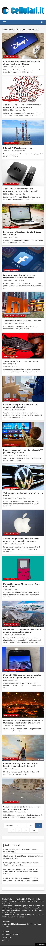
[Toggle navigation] (4, 22)
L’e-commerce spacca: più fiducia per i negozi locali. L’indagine (20, 405)
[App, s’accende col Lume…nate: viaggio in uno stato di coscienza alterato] (23, 89)
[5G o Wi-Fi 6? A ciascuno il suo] (23, 132)
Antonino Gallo (20, 67)
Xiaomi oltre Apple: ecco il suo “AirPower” (22, 320)
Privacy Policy (7, 937)
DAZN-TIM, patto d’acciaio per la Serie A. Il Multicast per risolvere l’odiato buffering (23, 721)
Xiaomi (22, 315)
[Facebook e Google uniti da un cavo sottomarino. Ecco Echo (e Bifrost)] (23, 259)
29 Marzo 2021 (8, 635)
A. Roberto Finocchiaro (22, 455)
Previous (9, 826)
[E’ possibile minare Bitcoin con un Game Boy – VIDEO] (23, 568)
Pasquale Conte (20, 812)
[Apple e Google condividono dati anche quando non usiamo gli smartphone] (23, 523)
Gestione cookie (40, 944)
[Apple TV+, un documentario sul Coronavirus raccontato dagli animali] (23, 173)
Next (34, 830)
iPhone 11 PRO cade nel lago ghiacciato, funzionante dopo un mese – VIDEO (22, 676)
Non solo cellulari (11, 56)
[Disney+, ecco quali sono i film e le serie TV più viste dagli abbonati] (23, 434)
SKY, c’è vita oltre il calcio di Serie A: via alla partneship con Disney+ (21, 62)
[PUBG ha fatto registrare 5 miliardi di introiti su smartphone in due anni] (23, 748)
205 (11, 830)
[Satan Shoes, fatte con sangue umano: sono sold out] (23, 346)
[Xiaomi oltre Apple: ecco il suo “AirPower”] (23, 305)
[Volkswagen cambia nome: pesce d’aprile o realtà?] (23, 477)
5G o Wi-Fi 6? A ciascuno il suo (17, 148)
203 (30, 826)
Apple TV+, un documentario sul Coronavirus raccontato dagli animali (20, 190)
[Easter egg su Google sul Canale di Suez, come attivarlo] (23, 216)
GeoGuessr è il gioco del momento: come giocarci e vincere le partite (21, 808)
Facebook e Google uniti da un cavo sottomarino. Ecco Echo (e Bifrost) (19, 276)
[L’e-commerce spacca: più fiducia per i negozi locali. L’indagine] (23, 389)
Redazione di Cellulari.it (10, 934)
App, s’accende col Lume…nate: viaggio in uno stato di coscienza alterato (22, 106)
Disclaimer (5, 940)
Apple (6, 670)
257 (25, 830)
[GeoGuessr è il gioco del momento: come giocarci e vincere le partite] (23, 791)
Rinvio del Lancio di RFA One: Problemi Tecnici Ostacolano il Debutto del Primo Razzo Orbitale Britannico (21, 871)
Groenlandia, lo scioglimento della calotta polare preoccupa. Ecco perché (22, 630)
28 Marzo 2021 (8, 812)
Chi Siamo (5, 932)
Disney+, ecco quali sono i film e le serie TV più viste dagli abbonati (23, 451)
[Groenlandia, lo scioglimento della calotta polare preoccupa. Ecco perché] (23, 614)
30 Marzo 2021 (8, 323)
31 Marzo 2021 (8, 67)
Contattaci (20, 917)
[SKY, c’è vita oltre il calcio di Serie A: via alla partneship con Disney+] (23, 46)
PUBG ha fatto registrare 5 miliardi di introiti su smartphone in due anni (20, 764)
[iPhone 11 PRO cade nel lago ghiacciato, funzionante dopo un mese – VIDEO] (23, 659)
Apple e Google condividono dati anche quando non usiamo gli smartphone (21, 539)
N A (16, 237)
